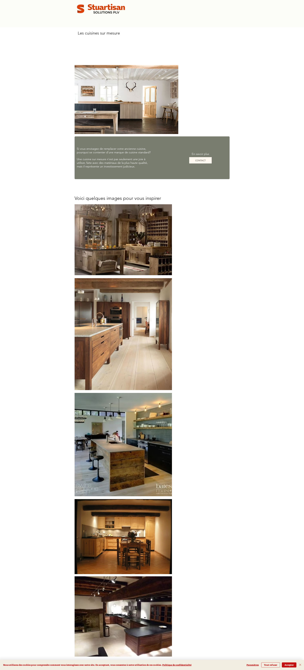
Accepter (289, 665)
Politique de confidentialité (176, 665)
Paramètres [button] (253, 665)
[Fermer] (300, 664)
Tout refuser (270, 665)
